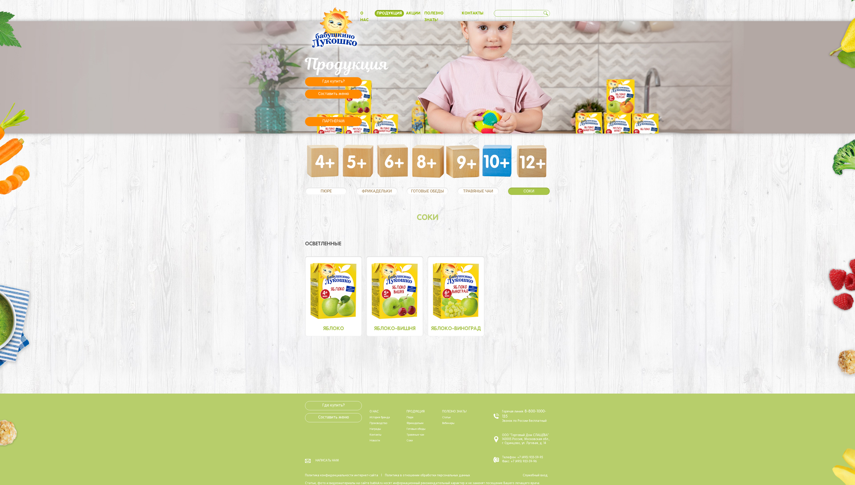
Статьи (446, 417)
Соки (528, 191)
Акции (413, 13)
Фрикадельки (377, 191)
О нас (374, 411)
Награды (375, 429)
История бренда (380, 417)
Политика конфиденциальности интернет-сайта (341, 475)
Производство (378, 423)
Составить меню (333, 94)
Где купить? (333, 81)
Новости (375, 440)
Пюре (326, 191)
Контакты (472, 13)
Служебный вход (535, 475)
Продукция (389, 13)
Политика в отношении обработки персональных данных (427, 475)
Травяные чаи (478, 191)
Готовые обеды (427, 191)
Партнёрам (333, 121)
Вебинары (448, 423)
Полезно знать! (454, 411)
